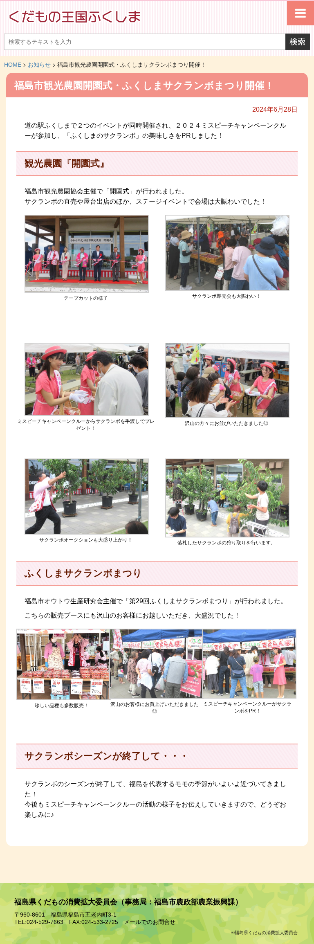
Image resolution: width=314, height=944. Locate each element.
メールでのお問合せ (149, 922)
